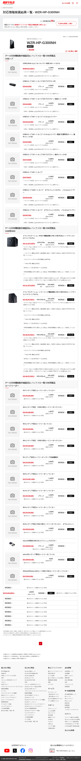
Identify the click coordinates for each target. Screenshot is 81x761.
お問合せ (50, 719)
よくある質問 (51, 711)
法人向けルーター (29, 678)
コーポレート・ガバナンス (71, 709)
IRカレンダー (68, 701)
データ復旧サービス (53, 701)
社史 (66, 682)
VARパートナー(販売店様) (72, 721)
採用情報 (67, 686)
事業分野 (67, 678)
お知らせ (50, 724)
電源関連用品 (4, 702)
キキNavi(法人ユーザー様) (72, 724)
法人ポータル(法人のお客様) (72, 719)
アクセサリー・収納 (6, 704)
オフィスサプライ (29, 715)
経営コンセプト (69, 675)
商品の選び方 (51, 673)
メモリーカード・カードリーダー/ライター (12, 686)
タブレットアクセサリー (7, 700)
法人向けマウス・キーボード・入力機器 (35, 700)
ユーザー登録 (51, 726)
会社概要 (67, 673)
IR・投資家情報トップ (70, 694)
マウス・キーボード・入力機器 (9, 693)
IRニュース (68, 696)
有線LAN (3, 673)
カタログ (50, 721)
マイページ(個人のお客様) (72, 717)
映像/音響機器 (5, 689)
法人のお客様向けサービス (55, 698)
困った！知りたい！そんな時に (56, 678)
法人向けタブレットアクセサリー (33, 706)
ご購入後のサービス (53, 696)
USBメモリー (4, 684)
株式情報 (67, 707)
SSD (2, 678)
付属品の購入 (51, 728)
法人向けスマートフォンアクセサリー (35, 704)
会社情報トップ (69, 671)
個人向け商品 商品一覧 (7, 710)
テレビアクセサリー (6, 706)
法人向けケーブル (29, 697)
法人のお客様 (69, 730)
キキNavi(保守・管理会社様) (72, 726)
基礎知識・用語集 (52, 680)
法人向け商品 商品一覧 (31, 721)
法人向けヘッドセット (31, 702)
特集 (49, 682)
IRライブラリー (69, 698)
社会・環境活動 (69, 680)
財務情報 (67, 705)
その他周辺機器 (5, 708)
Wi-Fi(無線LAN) (5, 671)
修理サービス (51, 717)
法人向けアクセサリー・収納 (32, 710)
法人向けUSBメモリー (31, 689)
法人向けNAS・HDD (30, 680)
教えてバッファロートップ (55, 671)
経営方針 (67, 703)
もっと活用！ (51, 675)
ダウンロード (51, 713)
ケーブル (3, 691)
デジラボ (50, 684)
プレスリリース (69, 684)
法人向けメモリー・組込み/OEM (33, 686)
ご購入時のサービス (53, 694)
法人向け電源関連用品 (31, 708)
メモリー (3, 682)
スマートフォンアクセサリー (9, 697)
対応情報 (50, 715)
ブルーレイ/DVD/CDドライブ (9, 680)
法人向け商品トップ (30, 671)
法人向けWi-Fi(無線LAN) (31, 673)
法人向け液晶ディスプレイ (32, 695)
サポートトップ (52, 708)
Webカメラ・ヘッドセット (8, 695)
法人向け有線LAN (29, 675)
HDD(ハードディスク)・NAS (8, 675)
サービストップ (52, 692)
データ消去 (28, 719)
